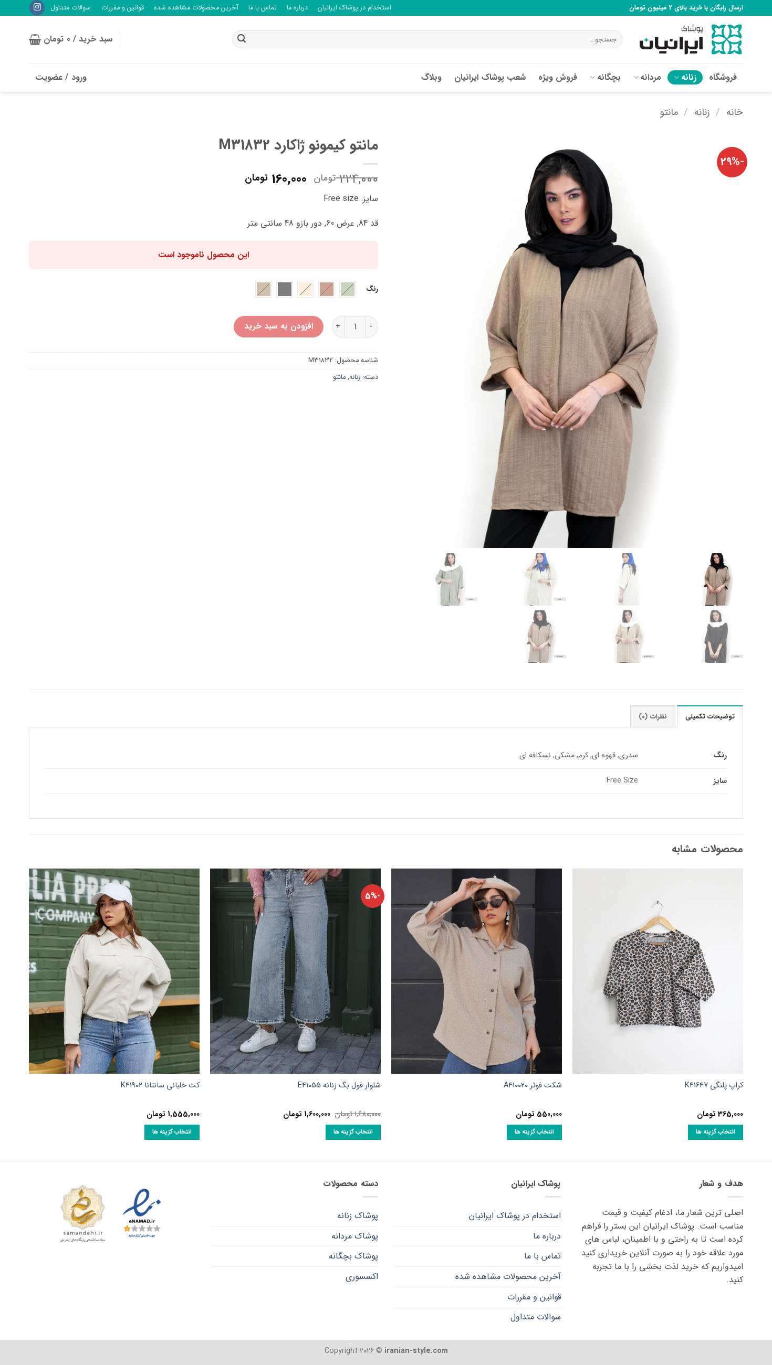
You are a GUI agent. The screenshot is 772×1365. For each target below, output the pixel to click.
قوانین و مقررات (122, 8)
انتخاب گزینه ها (716, 1132)
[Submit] (242, 39)
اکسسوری (362, 1276)
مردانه (650, 77)
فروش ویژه (557, 77)
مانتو (669, 112)
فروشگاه (723, 77)
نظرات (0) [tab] (652, 717)
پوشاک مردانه (354, 1236)
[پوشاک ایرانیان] (690, 39)
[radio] (348, 289)
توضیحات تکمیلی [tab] (710, 717)
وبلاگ (431, 77)
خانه (734, 112)
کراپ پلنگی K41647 (714, 1086)
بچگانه (609, 77)
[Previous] (742, 1013)
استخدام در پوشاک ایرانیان (354, 8)
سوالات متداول (70, 8)
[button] (70, 39)
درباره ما (297, 8)
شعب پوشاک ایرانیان (490, 77)
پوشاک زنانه (357, 1215)
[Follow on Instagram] (37, 8)
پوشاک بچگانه (353, 1256)
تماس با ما (262, 8)
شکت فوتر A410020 (533, 1086)
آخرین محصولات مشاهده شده (196, 8)
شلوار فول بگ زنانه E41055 (339, 1086)
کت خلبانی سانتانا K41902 (160, 1086)
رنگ (372, 289)
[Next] (29, 1013)
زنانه (688, 77)
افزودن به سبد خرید (278, 326)
